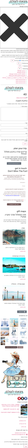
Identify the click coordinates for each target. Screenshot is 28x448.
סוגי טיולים (23, 426)
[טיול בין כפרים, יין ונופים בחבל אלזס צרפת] (14, 331)
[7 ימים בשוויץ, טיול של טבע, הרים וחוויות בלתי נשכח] (23, 331)
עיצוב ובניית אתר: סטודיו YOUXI (20, 444)
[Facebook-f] (25, 398)
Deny (20, 77)
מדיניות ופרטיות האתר (20, 80)
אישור (25, 77)
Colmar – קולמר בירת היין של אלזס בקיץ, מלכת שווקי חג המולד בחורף (10, 405)
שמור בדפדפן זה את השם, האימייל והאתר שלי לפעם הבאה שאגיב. (14, 140)
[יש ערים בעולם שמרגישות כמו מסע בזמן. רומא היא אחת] (23, 341)
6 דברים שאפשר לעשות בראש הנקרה (10, 412)
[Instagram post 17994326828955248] (5, 341)
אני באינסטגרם (23, 315)
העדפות (15, 77)
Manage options (21, 71)
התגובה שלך (24, 106)
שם (26, 123)
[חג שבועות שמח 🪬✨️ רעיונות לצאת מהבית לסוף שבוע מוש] (23, 322)
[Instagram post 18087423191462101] (14, 341)
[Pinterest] (19, 398)
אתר (26, 133)
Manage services (21, 72)
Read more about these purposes (17, 75)
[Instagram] (22, 398)
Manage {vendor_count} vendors (17, 74)
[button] (14, 27)
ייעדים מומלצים (22, 420)
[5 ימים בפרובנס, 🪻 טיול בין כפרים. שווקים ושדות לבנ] (5, 322)
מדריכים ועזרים (22, 423)
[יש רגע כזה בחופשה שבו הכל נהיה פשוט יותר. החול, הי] (5, 331)
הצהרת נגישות (24, 437)
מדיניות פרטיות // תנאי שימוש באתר (19, 439)
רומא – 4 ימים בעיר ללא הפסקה (11, 409)
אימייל (25, 128)
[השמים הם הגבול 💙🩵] (14, 322)
